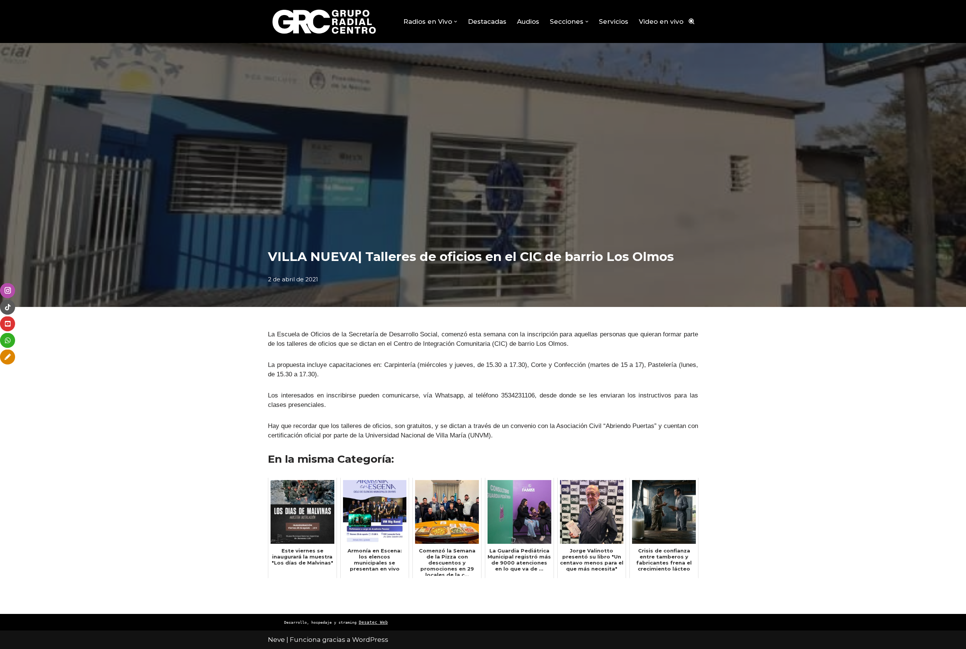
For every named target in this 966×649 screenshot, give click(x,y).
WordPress (370, 639)
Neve (276, 639)
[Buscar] (691, 21)
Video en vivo (661, 21)
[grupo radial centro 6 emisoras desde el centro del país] (324, 21)
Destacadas (487, 21)
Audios (528, 21)
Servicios (613, 21)
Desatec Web (373, 622)
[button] (455, 21)
